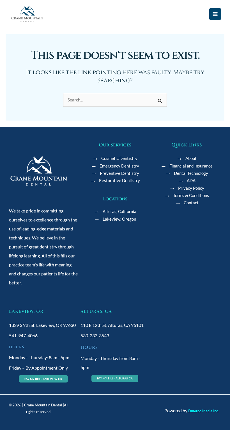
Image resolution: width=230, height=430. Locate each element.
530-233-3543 (95, 335)
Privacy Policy (191, 188)
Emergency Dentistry (119, 166)
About (191, 158)
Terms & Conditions (191, 195)
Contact (191, 202)
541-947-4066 (23, 335)
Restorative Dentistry (119, 180)
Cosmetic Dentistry (119, 158)
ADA (191, 180)
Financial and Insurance (191, 166)
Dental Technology (191, 173)
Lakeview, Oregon (119, 219)
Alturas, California (119, 211)
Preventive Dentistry (119, 173)
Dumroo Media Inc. (203, 411)
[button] (43, 379)
